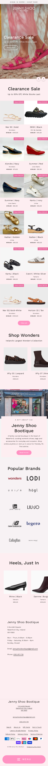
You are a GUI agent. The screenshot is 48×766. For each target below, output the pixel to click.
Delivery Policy (23, 734)
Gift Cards (26, 727)
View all (24, 323)
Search (9, 727)
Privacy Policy (33, 730)
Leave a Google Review (18, 730)
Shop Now (11, 47)
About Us (17, 727)
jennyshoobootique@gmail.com (25, 649)
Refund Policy (10, 734)
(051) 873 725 (18, 654)
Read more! (24, 452)
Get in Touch (36, 727)
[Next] (43, 79)
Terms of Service (36, 734)
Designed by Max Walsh (34, 746)
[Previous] (39, 79)
